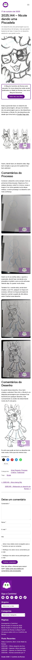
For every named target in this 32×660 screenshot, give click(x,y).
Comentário (5, 503)
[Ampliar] (28, 131)
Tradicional (20, 472)
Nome (3, 522)
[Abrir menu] (28, 5)
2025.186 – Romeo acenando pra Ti (13, 652)
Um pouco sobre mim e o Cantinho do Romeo (14, 633)
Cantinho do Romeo (18, 657)
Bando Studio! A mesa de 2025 (11, 628)
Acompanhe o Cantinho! (9, 623)
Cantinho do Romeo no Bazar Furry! (13, 630)
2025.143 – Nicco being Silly (12, 482)
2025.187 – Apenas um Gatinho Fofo (13, 650)
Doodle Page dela (23, 114)
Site (2, 537)
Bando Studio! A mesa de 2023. (11, 625)
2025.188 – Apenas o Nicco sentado (13, 648)
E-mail (3, 529)
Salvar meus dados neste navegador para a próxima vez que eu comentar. (16, 545)
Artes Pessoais (16, 470)
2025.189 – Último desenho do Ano (13, 646)
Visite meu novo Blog (16, 96)
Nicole (9, 475)
